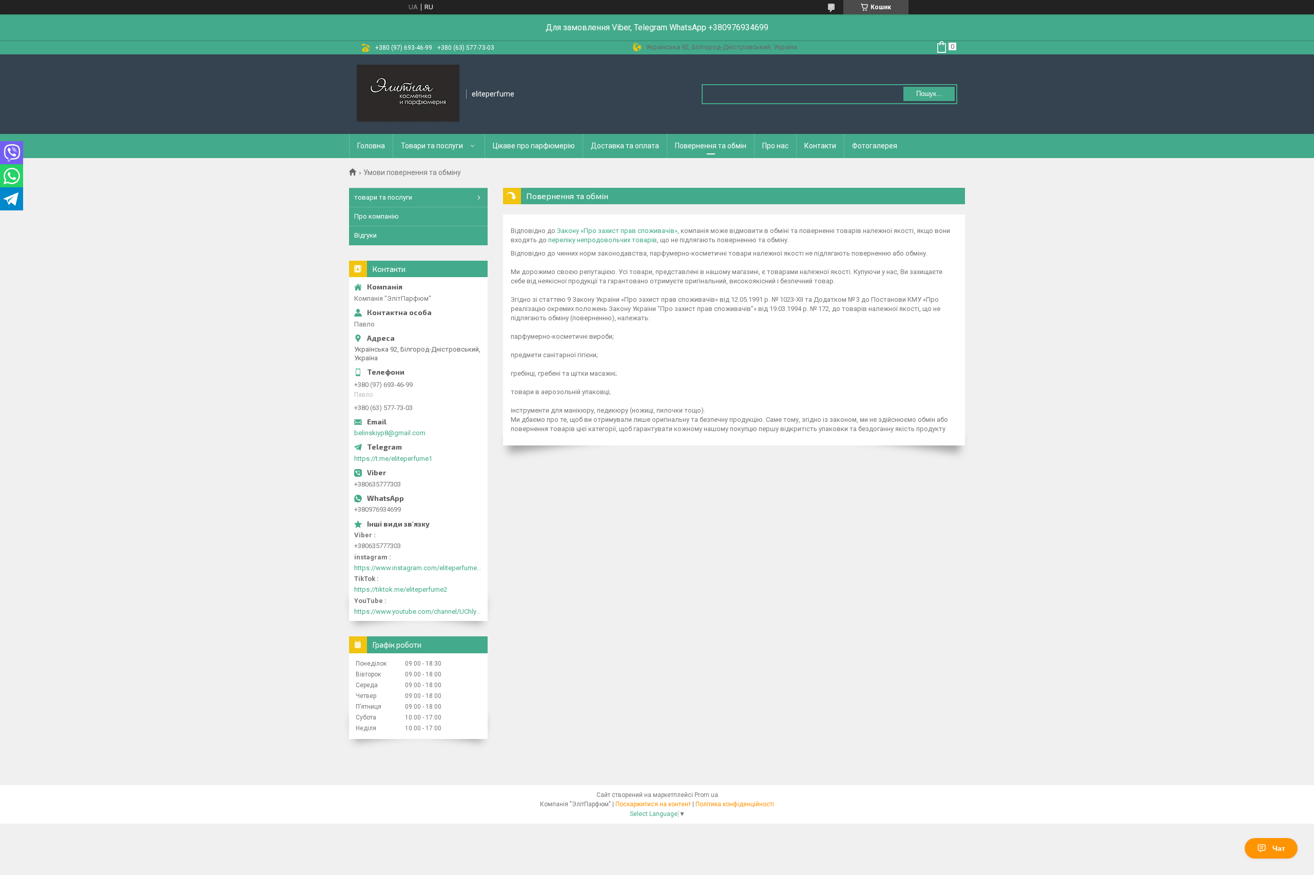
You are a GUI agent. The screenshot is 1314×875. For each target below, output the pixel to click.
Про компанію (376, 216)
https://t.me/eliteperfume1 (393, 458)
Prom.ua (706, 795)
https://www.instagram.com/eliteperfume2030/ (418, 568)
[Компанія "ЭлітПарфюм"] (408, 94)
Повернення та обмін (710, 146)
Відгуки (365, 235)
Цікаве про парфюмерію (534, 146)
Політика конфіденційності (734, 804)
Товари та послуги (432, 146)
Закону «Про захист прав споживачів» (617, 231)
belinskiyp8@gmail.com (390, 433)
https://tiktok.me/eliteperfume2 (400, 589)
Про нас (775, 146)
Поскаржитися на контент (653, 804)
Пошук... (929, 94)
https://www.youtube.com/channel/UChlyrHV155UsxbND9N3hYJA (418, 611)
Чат (1278, 848)
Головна (371, 146)
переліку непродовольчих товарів (602, 240)
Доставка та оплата (625, 146)
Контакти (820, 146)
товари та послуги (383, 197)
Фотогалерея (874, 146)
